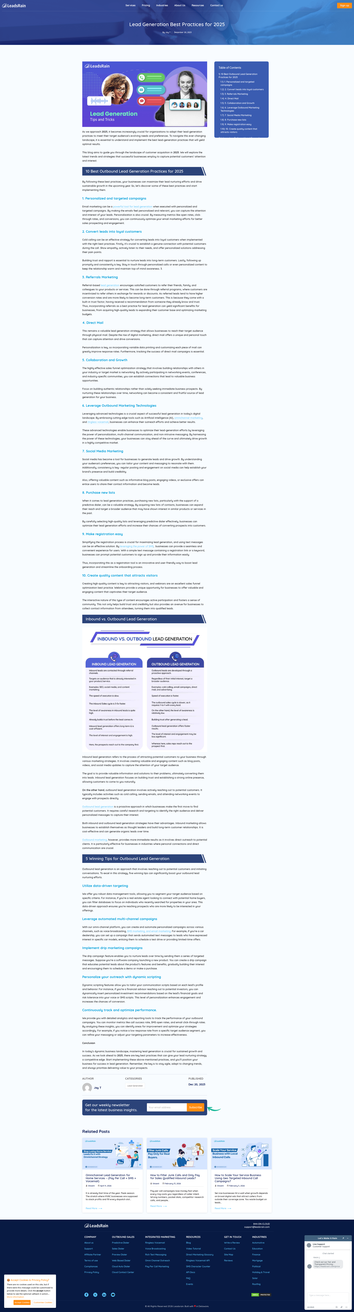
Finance (256, 1254)
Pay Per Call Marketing (157, 1266)
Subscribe (195, 1107)
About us (88, 1242)
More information (15, 1296)
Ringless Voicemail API (198, 1260)
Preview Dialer (119, 1254)
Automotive (258, 1242)
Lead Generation (135, 1086)
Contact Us (229, 1248)
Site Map (228, 1254)
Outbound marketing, (94, 839)
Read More (92, 1208)
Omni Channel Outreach (157, 1260)
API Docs (190, 1272)
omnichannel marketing (188, 417)
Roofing (256, 1284)
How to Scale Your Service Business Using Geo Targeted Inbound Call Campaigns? (238, 1178)
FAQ (188, 1278)
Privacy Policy (91, 1272)
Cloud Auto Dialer (121, 1266)
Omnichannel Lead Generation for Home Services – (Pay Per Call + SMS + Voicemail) (111, 1178)
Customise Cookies (43, 1302)
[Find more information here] (328, 1272)
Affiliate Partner (92, 1254)
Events (189, 1284)
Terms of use (91, 1260)
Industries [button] (162, 5)
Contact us (216, 5)
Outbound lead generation (97, 806)
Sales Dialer (118, 1248)
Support (88, 1248)
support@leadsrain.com (257, 1227)
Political (256, 1266)
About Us (179, 5)
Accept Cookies (22, 1302)
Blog (188, 1242)
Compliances (91, 1266)
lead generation (110, 285)
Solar (255, 1278)
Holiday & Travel (261, 1272)
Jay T (168, 32)
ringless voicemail (98, 422)
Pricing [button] (146, 5)
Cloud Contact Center (123, 1272)
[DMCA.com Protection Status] (261, 1294)
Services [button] (131, 5)
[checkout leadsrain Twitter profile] (95, 1295)
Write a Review (232, 1242)
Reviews (228, 1260)
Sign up (344, 5)
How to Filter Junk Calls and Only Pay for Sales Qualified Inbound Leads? (175, 1177)
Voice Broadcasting (155, 1248)
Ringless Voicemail (155, 1242)
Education (257, 1248)
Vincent (91, 1186)
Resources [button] (198, 5)
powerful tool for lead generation (132, 206)
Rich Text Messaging (155, 1254)
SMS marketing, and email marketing (149, 931)
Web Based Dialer (121, 1260)
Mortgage (257, 1260)
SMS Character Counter (198, 1266)
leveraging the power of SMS (136, 546)
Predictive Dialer (120, 1242)
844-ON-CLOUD (261, 1224)
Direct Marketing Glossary (199, 1254)
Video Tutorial (193, 1248)
